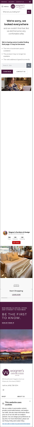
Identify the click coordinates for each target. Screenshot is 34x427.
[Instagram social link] (30, 1)
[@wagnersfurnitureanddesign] (5, 233)
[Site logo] (17, 6)
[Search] (28, 65)
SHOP (4, 396)
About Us (21, 396)
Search (29, 12)
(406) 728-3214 (12, 385)
